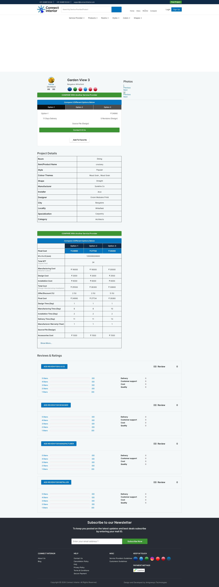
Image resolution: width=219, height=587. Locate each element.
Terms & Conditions (81, 570)
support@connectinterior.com (84, 2)
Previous (127, 88)
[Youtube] (158, 559)
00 (48, 89)
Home (132, 11)
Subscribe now (134, 541)
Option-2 (79, 107)
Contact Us (78, 558)
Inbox (138, 11)
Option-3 (107, 107)
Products (92, 18)
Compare (153, 11)
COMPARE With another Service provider (79, 95)
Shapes (137, 18)
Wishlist (145, 11)
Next (125, 90)
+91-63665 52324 (45, 2)
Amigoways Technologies (156, 582)
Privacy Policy (79, 567)
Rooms (104, 18)
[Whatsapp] (75, 89)
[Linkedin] (169, 559)
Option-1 (51, 107)
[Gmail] (80, 89)
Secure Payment (80, 573)
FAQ (75, 564)
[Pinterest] (95, 89)
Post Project (175, 2)
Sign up (176, 9)
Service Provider (76, 18)
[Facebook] (69, 89)
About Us (41, 558)
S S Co (51, 84)
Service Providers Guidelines (121, 558)
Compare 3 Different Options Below (79, 102)
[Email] (90, 89)
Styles (115, 18)
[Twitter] (85, 89)
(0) (53, 89)
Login (168, 9)
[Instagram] (152, 559)
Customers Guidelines (118, 561)
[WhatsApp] (147, 559)
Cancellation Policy (81, 561)
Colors (126, 18)
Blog (39, 561)
